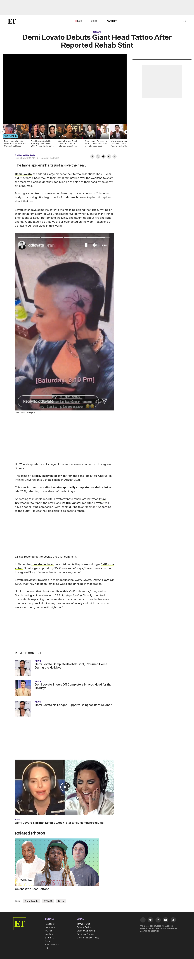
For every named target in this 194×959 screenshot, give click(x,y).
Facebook (50, 918)
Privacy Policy (84, 921)
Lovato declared (43, 559)
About (48, 935)
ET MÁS (48, 895)
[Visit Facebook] (143, 915)
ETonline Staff (52, 939)
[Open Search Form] (184, 21)
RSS (47, 942)
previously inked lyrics (50, 470)
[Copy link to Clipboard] (114, 157)
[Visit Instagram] (158, 915)
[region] (65, 89)
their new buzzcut (75, 198)
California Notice (85, 928)
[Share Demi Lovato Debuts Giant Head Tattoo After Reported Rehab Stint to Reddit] (103, 157)
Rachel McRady (26, 155)
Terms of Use (83, 918)
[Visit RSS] (173, 915)
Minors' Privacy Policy (88, 932)
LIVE (79, 21)
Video (94, 21)
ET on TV (49, 932)
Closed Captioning (86, 925)
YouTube (49, 928)
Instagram (50, 921)
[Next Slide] (126, 132)
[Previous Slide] (2, 132)
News (97, 32)
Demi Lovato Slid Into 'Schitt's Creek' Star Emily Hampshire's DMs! (59, 817)
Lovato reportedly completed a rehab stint (79, 482)
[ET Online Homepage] (12, 21)
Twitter (48, 925)
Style (61, 895)
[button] (64, 781)
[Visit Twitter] (150, 915)
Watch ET (112, 21)
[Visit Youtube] (165, 914)
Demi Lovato (23, 174)
